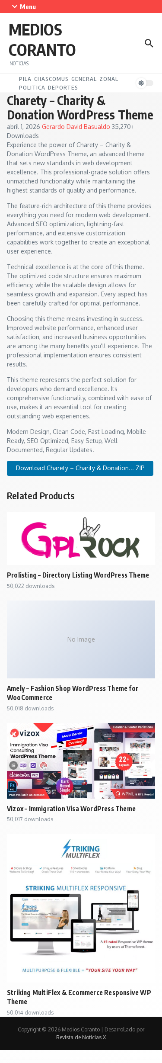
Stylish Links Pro (68, 1061)
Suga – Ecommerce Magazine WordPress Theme (124, 1062)
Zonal (108, 78)
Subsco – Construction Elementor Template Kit (146, 1061)
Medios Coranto (42, 39)
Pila (25, 78)
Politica (32, 87)
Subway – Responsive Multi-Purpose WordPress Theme (68, 1062)
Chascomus (51, 78)
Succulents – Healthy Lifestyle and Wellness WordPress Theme (96, 1062)
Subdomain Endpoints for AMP (127, 1061)
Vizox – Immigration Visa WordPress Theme (71, 808)
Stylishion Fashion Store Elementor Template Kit (86, 1061)
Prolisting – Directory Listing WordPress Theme (78, 575)
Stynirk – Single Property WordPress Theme (109, 1061)
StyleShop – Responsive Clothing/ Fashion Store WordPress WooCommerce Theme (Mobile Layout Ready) (38, 1061)
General (84, 78)
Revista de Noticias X (81, 1037)
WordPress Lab (9, 1061)
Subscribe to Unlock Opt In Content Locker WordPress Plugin (41, 1062)
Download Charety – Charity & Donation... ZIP (80, 468)
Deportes (63, 87)
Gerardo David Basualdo (77, 126)
